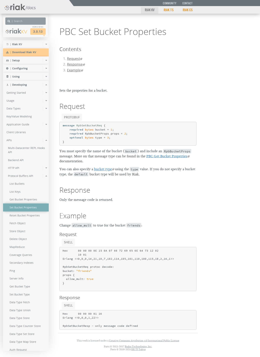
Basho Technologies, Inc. (138, 346)
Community (169, 3)
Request (73, 58)
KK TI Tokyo (138, 349)
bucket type (103, 169)
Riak (18, 31)
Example (74, 70)
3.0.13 (38, 31)
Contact (187, 3)
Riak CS (188, 9)
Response (75, 64)
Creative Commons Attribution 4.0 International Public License (144, 340)
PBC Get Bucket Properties (166, 156)
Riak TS (169, 9)
